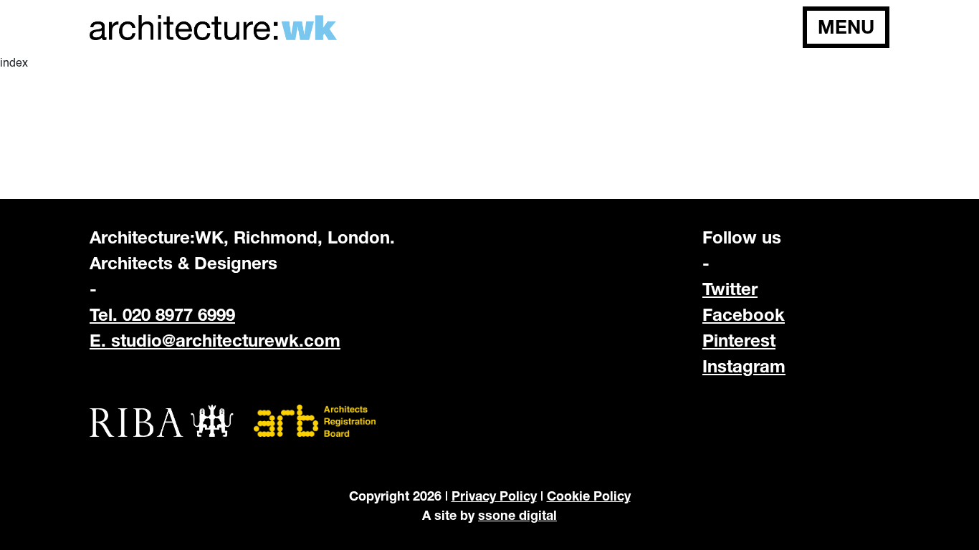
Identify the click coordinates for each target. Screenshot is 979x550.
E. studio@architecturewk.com (215, 340)
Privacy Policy (494, 495)
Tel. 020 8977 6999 (162, 314)
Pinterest (738, 340)
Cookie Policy (589, 495)
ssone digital (517, 515)
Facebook (743, 314)
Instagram (743, 366)
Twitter (730, 289)
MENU (846, 27)
